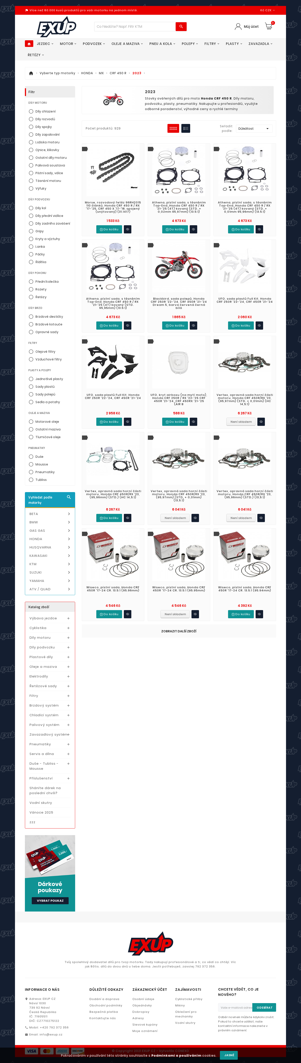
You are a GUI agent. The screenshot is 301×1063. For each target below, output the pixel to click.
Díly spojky (43, 127)
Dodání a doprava (104, 999)
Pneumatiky (45, 472)
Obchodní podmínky (105, 1005)
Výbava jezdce (43, 618)
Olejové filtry (45, 351)
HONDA (50, 539)
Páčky (40, 254)
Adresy (138, 1018)
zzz (32, 822)
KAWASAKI (50, 555)
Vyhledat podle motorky (49, 500)
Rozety (40, 289)
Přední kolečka (47, 281)
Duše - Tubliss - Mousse (44, 766)
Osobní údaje (143, 999)
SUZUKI (50, 572)
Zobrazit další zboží (178, 631)
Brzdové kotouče (49, 324)
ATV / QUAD (50, 589)
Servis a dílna (42, 753)
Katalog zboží (38, 606)
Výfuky (40, 188)
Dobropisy (140, 1012)
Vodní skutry (41, 802)
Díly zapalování (47, 134)
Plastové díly (41, 657)
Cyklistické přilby (189, 999)
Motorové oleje (47, 421)
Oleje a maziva (43, 666)
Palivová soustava (50, 165)
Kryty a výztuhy (47, 239)
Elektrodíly (39, 676)
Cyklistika (38, 628)
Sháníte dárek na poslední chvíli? (45, 790)
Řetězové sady (43, 686)
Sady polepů (45, 394)
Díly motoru (40, 637)
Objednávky (142, 1005)
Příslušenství (41, 778)
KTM (50, 564)
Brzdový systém (44, 705)
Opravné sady (46, 332)
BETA (50, 514)
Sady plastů (45, 386)
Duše (39, 456)
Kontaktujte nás (102, 1018)
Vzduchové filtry (48, 359)
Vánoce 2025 (41, 812)
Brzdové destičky (49, 316)
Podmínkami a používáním (176, 1055)
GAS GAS (50, 530)
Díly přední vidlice (49, 216)
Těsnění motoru (48, 181)
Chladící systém (44, 715)
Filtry (34, 695)
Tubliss (41, 480)
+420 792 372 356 (54, 1027)
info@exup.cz (51, 1034)
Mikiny (180, 1005)
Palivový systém (44, 724)
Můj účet (251, 26)
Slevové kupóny (145, 1024)
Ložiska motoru (47, 142)
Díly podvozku (42, 647)
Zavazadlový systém (49, 734)
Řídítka (40, 262)
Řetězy (40, 297)
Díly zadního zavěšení (52, 223)
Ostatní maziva (48, 429)
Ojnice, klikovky (47, 150)
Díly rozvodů (45, 119)
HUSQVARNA (50, 547)
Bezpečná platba (103, 1012)
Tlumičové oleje (48, 437)
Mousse (41, 464)
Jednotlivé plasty (49, 379)
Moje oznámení (145, 1031)
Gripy (39, 231)
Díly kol (40, 208)
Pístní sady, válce (49, 173)
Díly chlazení (45, 111)
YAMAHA (50, 580)
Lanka (40, 246)
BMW (50, 522)
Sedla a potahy (47, 402)
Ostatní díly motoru (51, 157)
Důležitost (254, 128)
